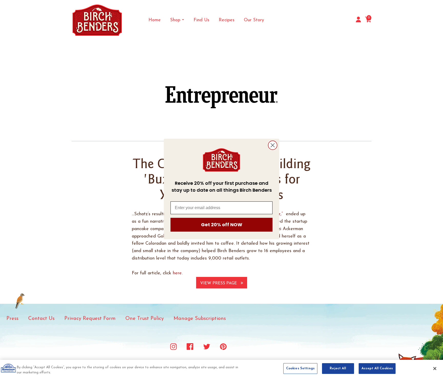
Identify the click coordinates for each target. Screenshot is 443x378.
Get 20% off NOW (221, 224)
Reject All (338, 368)
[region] (221, 369)
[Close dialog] (272, 145)
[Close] (434, 368)
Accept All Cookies (377, 368)
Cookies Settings (300, 368)
